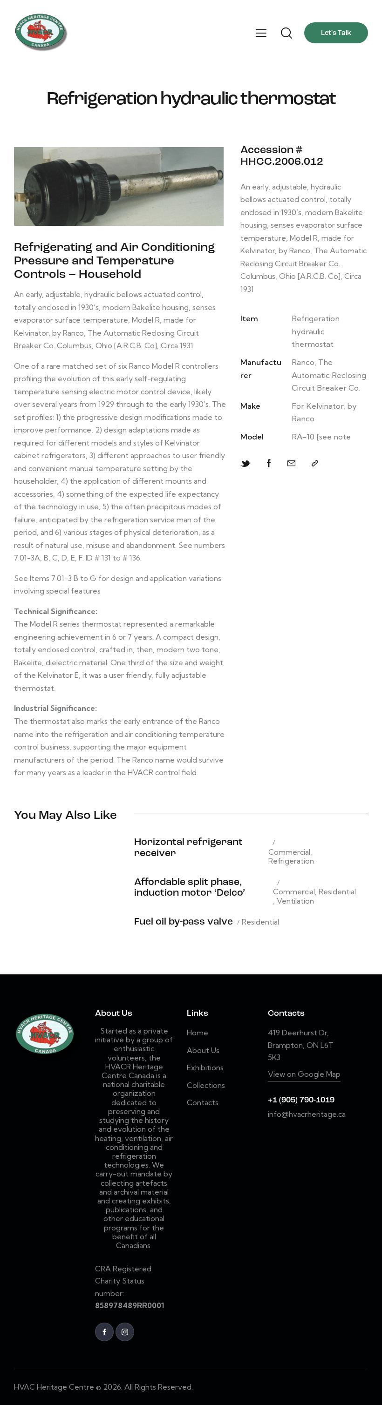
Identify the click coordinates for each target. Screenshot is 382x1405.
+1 (273, 1100)
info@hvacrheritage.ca (307, 1114)
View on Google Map (304, 1074)
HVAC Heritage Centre (54, 1386)
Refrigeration (291, 861)
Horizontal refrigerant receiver (188, 848)
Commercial (289, 852)
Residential (337, 891)
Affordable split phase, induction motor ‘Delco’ (189, 888)
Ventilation (295, 901)
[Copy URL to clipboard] (315, 463)
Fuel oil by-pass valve (183, 922)
